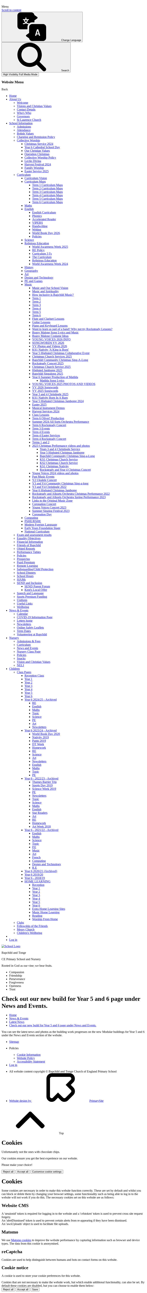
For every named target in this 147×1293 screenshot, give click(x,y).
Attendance (24, 130)
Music (28, 284)
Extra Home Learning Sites (48, 908)
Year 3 (28, 685)
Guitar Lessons (41, 322)
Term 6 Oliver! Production (48, 418)
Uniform (22, 600)
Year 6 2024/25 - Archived (40, 699)
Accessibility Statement (31, 1061)
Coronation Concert (44, 504)
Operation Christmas (36, 154)
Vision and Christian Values (33, 661)
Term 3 (36, 305)
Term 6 (36, 315)
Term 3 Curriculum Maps (47, 191)
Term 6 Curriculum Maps (47, 202)
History (28, 267)
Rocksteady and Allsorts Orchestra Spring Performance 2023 (69, 497)
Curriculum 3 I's (42, 253)
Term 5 (36, 312)
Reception (38, 884)
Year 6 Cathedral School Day (42, 147)
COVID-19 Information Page (34, 617)
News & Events (18, 610)
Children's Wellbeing (29, 932)
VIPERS (37, 222)
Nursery (14, 637)
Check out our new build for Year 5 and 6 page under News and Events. (52, 1025)
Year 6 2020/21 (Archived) (40, 871)
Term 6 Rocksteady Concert (49, 425)
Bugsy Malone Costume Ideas (50, 336)
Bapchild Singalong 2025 (47, 373)
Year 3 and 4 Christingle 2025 (50, 394)
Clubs (20, 922)
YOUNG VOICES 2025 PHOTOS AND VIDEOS (63, 384)
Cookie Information (29, 1054)
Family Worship (34, 167)
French (36, 857)
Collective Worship (28, 140)
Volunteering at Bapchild (32, 634)
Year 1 (28, 679)
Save (35, 1289)
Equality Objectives (29, 538)
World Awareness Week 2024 (50, 263)
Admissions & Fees (28, 641)
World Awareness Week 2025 (50, 246)
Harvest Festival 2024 (37, 164)
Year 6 (28, 696)
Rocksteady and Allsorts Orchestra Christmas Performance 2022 (71, 493)
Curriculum (24, 174)
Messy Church (25, 929)
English (29, 209)
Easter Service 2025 (36, 171)
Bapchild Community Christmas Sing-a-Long (67, 456)
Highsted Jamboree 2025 (47, 370)
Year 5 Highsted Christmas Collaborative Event (60, 353)
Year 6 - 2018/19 (34, 878)
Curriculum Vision (35, 178)
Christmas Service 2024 (38, 143)
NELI (20, 665)
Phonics (37, 215)
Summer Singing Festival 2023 (50, 511)
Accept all (22, 1171)
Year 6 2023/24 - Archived (40, 730)
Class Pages (24, 672)
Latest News (16, 1021)
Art (26, 274)
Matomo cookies (21, 1240)
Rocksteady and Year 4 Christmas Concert (65, 469)
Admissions (24, 126)
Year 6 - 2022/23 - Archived (41, 778)
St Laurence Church (29, 119)
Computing (31, 517)
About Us (15, 99)
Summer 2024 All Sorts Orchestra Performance (60, 421)
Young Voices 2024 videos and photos (55, 473)
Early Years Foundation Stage (42, 528)
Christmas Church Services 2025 (52, 356)
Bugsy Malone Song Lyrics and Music (55, 332)
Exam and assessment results (34, 535)
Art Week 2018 (41, 826)
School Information (21, 123)
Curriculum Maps (35, 181)
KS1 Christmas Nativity (54, 466)
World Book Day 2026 (46, 233)
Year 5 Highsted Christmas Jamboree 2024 (58, 401)
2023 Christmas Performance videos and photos (61, 445)
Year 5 (28, 692)
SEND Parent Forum (37, 586)
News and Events (27, 648)
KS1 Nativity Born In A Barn (50, 397)
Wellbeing (23, 607)
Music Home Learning (46, 912)
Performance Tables (29, 552)
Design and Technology (38, 277)
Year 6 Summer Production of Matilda (55, 377)
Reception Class (34, 675)
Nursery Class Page (29, 651)
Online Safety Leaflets (30, 627)
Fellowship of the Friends (32, 926)
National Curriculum (36, 531)
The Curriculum (41, 257)
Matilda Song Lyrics (52, 380)
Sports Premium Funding (32, 596)
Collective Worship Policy (40, 157)
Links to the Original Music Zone (52, 500)
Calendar (22, 613)
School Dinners (26, 572)
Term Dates (24, 631)
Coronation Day (42, 514)
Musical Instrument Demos (48, 408)
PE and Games (33, 281)
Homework (39, 747)
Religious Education (36, 243)
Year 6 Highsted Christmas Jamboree (54, 490)
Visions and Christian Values (34, 106)
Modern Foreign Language (40, 524)
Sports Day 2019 (42, 785)
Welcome (22, 102)
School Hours (25, 576)
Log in (13, 939)
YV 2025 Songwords (45, 390)
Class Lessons (40, 414)
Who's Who (24, 113)
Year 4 (28, 689)
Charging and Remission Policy (36, 137)
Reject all (8, 1171)
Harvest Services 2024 (45, 411)
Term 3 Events (41, 428)
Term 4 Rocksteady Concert (49, 438)
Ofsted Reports (26, 548)
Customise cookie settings (47, 1171)
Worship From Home (45, 919)
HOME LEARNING (37, 881)
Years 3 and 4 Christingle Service (60, 449)
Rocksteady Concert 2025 (48, 363)
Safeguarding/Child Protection (35, 569)
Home (13, 95)
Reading (37, 915)
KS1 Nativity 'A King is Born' (50, 349)
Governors (23, 116)
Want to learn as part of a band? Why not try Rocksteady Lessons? (72, 329)
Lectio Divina (32, 161)
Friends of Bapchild (29, 545)
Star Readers (39, 812)
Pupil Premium (26, 562)
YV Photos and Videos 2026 (49, 346)
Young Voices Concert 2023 (49, 507)
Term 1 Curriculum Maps (47, 185)
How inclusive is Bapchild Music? (53, 294)
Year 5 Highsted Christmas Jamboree (62, 452)
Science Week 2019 (44, 788)
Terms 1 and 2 (40, 442)
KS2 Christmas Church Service (59, 462)
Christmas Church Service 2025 (51, 366)
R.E (34, 867)
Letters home (25, 620)
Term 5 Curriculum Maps (47, 198)
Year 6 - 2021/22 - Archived (41, 830)
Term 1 (36, 298)
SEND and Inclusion (29, 583)
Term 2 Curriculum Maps (47, 188)
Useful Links (25, 603)
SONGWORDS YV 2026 (48, 342)
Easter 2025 (39, 404)
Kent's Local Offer (35, 589)
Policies (37, 236)
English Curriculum (44, 212)
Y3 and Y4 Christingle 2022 (49, 486)
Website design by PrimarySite (56, 1100)
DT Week (38, 744)
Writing (36, 229)
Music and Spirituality (45, 291)
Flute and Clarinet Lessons (48, 318)
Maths (28, 205)
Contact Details (26, 109)
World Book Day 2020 (46, 734)
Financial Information (30, 541)
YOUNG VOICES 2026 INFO (51, 339)
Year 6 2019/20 (33, 874)
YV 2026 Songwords (45, 387)
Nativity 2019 (40, 737)
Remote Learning (27, 565)
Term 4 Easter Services (46, 435)
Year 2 (28, 682)
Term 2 (36, 301)
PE (34, 720)
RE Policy (38, 250)
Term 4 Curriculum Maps (47, 195)
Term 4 (36, 308)
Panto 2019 (39, 740)
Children (14, 668)
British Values (25, 133)
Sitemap (14, 1041)
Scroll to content (11, 10)
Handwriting (39, 226)
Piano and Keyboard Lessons (50, 325)
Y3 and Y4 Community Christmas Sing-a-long (60, 483)
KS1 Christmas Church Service (59, 459)
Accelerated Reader (44, 219)
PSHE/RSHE (32, 521)
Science (29, 239)
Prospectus (23, 559)
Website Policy (26, 1058)
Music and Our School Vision (50, 288)
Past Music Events (43, 476)
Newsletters (24, 624)
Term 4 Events (41, 432)
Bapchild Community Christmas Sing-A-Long (60, 360)
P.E (34, 847)
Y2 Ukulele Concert (44, 480)
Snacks (21, 658)
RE (34, 703)
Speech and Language (30, 593)
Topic (35, 713)
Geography (31, 270)
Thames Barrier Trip (44, 782)
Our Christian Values (37, 150)
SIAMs (21, 579)
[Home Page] (11, 946)
